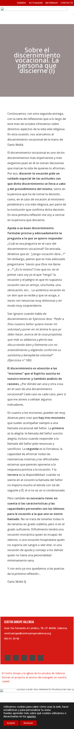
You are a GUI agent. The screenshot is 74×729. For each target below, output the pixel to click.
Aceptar (11, 723)
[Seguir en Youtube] (32, 658)
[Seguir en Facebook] (7, 658)
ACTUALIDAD (36, 2)
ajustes (31, 716)
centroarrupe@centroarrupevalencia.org (27, 633)
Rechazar (28, 723)
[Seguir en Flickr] (40, 658)
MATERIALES (51, 2)
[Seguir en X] (16, 658)
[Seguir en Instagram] (24, 658)
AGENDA (21, 2)
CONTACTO (67, 2)
